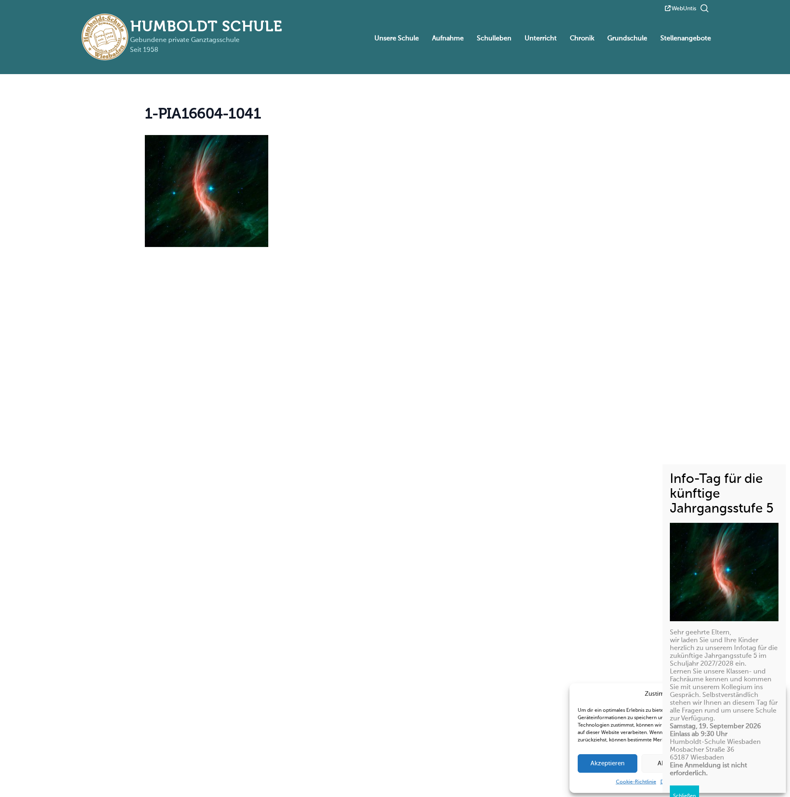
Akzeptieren (607, 763)
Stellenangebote (685, 38)
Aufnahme (448, 38)
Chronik (582, 38)
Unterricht (541, 38)
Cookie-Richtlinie (636, 782)
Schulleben (494, 38)
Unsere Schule (396, 38)
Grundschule (627, 38)
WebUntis (684, 9)
